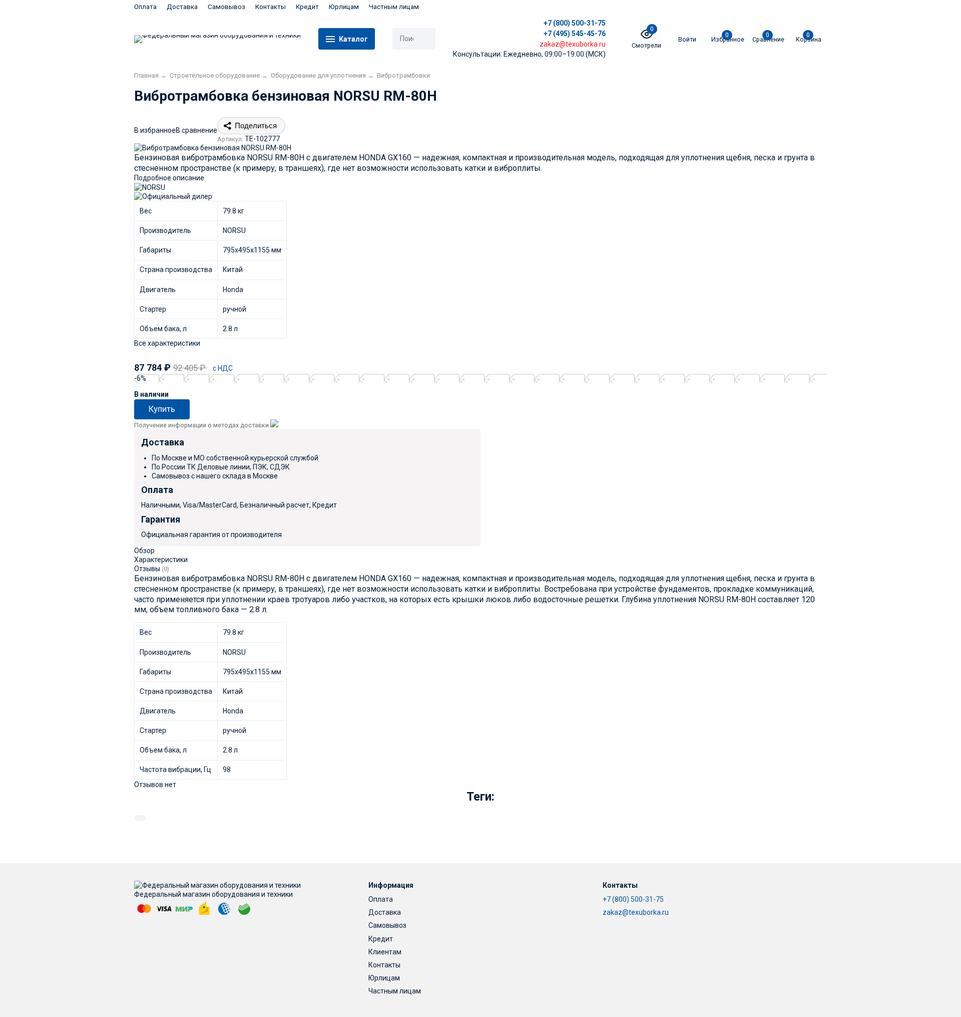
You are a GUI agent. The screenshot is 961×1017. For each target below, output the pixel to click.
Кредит (307, 7)
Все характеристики (167, 343)
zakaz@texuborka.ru (636, 912)
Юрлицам (344, 7)
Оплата (145, 7)
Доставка (182, 7)
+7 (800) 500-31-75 (575, 23)
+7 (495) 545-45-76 (575, 34)
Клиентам (384, 952)
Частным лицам (394, 7)
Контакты (270, 7)
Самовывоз (226, 7)
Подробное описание (169, 178)
